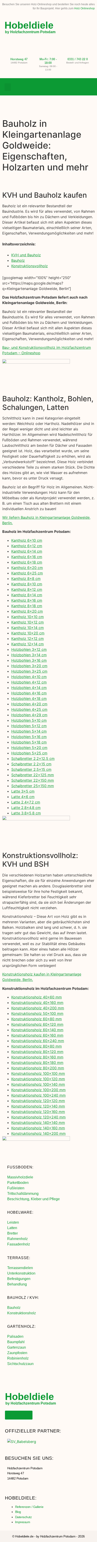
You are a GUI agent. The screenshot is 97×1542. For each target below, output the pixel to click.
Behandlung (17, 1284)
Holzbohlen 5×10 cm (29, 720)
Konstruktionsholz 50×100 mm (37, 1013)
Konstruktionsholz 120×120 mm (38, 1100)
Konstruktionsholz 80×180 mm (37, 1062)
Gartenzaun (16, 1347)
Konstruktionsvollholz (29, 266)
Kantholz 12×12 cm (27, 638)
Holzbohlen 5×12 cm (29, 726)
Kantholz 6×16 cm (26, 556)
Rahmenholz (17, 1239)
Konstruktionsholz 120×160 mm (38, 1111)
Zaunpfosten (17, 1353)
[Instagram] (79, 87)
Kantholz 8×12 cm (26, 589)
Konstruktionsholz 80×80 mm (36, 1046)
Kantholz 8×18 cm (26, 606)
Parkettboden (18, 1183)
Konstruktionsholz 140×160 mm (38, 1128)
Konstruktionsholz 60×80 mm (36, 1019)
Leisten (13, 1222)
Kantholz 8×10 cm (26, 584)
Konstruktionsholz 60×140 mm (37, 1030)
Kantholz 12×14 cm (27, 644)
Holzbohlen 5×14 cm (29, 731)
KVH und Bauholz (26, 255)
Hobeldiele (29, 25)
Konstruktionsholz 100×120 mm (38, 1079)
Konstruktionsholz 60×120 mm (37, 1024)
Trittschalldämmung (23, 1193)
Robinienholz (18, 1358)
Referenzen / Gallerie (29, 1507)
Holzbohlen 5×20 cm (29, 747)
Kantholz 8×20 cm (27, 611)
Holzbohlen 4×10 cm (29, 676)
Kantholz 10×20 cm (27, 633)
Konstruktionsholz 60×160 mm (37, 1035)
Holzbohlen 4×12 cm (29, 682)
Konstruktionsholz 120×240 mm (38, 1117)
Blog (18, 1512)
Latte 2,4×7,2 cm (25, 802)
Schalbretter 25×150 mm (32, 785)
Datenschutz (23, 1517)
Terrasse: (18, 1258)
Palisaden (15, 1336)
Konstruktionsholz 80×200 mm (37, 1068)
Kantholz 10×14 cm (27, 627)
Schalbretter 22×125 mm (32, 775)
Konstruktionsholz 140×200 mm (38, 1133)
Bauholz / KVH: (23, 1298)
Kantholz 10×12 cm (27, 622)
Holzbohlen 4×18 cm (29, 698)
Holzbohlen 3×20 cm (29, 666)
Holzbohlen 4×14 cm (29, 687)
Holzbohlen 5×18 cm (29, 742)
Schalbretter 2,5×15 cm (31, 769)
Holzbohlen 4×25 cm (29, 709)
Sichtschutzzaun (20, 1364)
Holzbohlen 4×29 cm (29, 715)
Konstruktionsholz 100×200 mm (38, 1090)
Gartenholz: (21, 1326)
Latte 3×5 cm (23, 791)
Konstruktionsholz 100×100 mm (38, 1073)
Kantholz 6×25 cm (27, 573)
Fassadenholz (18, 1244)
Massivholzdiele (20, 1177)
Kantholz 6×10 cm (26, 540)
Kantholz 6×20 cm (27, 567)
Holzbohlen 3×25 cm (29, 671)
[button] (8, 87)
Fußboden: (20, 1167)
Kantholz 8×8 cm (26, 578)
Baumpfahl (16, 1342)
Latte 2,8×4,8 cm (26, 807)
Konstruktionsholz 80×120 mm (37, 1051)
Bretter (12, 1233)
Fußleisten (15, 1188)
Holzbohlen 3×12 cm (29, 649)
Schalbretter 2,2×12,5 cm (33, 758)
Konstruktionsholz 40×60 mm (36, 997)
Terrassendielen (20, 1268)
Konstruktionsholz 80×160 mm (37, 1057)
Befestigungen (18, 1279)
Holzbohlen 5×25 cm (29, 753)
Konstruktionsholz (21, 1313)
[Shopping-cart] (89, 87)
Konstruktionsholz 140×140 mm (38, 1122)
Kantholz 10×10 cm (27, 616)
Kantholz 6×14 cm (26, 551)
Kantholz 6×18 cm (26, 562)
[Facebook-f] (70, 87)
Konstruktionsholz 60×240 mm (37, 1040)
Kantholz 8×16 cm (26, 600)
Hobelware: (20, 1212)
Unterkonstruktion (21, 1273)
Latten (12, 1228)
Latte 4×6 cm (23, 796)
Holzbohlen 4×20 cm (29, 704)
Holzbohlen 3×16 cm (29, 660)
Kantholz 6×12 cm (26, 546)
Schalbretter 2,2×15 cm (31, 764)
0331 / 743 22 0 (77, 59)
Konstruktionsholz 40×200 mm (37, 1008)
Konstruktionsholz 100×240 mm (38, 1095)
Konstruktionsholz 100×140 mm (38, 1084)
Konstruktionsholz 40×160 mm (37, 1002)
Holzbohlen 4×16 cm (29, 693)
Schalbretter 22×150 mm (32, 780)
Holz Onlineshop (84, 8)
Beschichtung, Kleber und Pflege (33, 1199)
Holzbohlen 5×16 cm (29, 736)
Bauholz (18, 260)
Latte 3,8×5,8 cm (26, 813)
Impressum (22, 1522)
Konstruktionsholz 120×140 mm (38, 1106)
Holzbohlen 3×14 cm (29, 655)
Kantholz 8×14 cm (26, 595)
